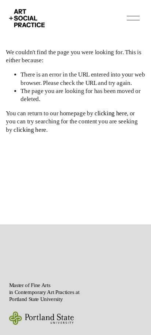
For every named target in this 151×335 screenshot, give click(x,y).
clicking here (111, 113)
